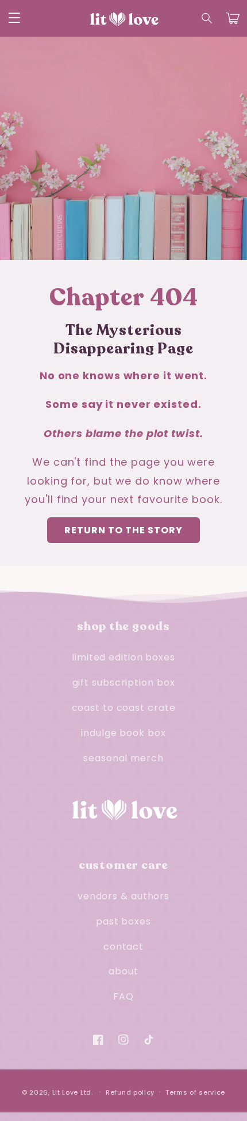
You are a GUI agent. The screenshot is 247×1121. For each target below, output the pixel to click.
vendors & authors (123, 896)
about (123, 971)
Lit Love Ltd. (72, 1091)
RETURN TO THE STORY (123, 530)
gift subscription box (123, 682)
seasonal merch (123, 758)
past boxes (123, 921)
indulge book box (123, 733)
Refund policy (130, 1092)
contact (123, 946)
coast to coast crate (124, 707)
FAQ (123, 996)
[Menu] (14, 18)
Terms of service (195, 1092)
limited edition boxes (123, 657)
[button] (207, 18)
